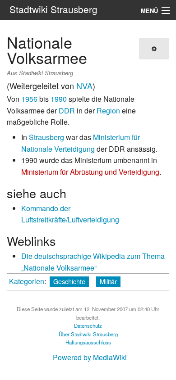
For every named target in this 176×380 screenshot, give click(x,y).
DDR (67, 110)
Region (108, 110)
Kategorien (26, 281)
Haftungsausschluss (88, 342)
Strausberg (46, 137)
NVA (84, 85)
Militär (108, 281)
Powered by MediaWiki (90, 357)
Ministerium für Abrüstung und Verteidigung (90, 172)
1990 (59, 99)
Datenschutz (88, 325)
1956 (29, 99)
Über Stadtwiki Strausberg (88, 334)
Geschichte (69, 281)
